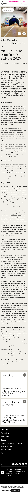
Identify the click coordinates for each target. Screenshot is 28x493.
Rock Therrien (11, 130)
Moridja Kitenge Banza (7, 259)
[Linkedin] (19, 464)
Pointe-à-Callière (18, 189)
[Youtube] (26, 464)
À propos (4, 453)
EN (26, 1)
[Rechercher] (22, 4)
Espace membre (7, 446)
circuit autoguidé (18, 311)
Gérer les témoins (5, 490)
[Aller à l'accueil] (5, 3)
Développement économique (11, 443)
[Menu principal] (26, 4)
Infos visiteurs (6, 450)
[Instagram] (16, 464)
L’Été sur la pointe (16, 215)
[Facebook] (13, 464)
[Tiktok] (23, 464)
